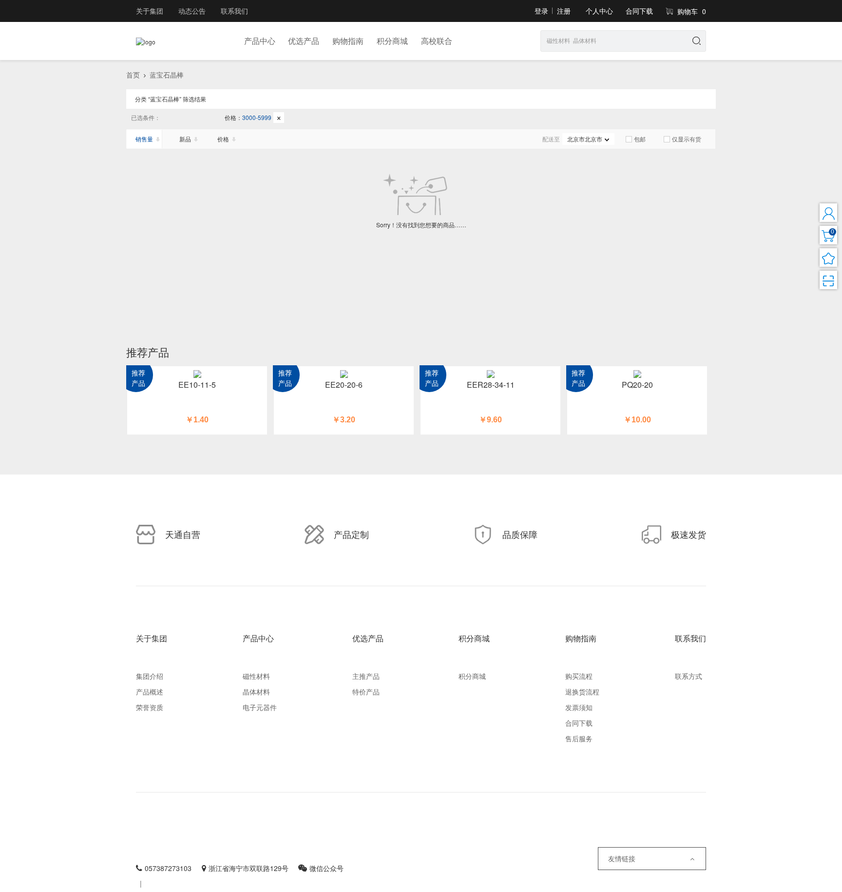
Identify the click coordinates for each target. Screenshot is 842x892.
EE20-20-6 (344, 384)
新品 (185, 139)
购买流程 (579, 676)
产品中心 (259, 40)
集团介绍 (149, 676)
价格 (223, 139)
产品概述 (149, 691)
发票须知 (579, 707)
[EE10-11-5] (197, 373)
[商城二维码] (828, 280)
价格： (253, 117)
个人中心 (599, 11)
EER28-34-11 (491, 384)
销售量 (144, 139)
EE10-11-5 (197, 384)
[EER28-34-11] (490, 373)
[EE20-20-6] (344, 373)
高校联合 (436, 40)
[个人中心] (828, 212)
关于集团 (149, 11)
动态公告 (192, 11)
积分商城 (392, 40)
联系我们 (234, 11)
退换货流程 (582, 691)
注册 (564, 11)
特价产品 (366, 691)
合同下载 (639, 11)
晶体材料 (256, 691)
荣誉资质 (149, 707)
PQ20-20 (637, 384)
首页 (133, 74)
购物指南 (348, 40)
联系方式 (688, 676)
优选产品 (303, 40)
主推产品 (366, 676)
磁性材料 (256, 676)
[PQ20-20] (637, 373)
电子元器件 (260, 707)
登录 (541, 11)
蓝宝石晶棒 (167, 74)
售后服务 (579, 738)
